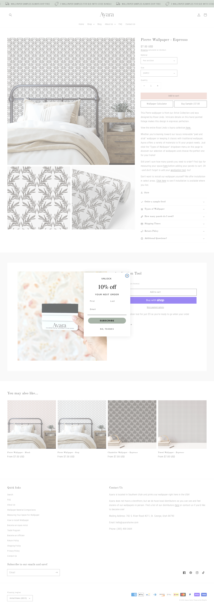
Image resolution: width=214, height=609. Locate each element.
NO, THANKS (107, 329)
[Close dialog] (127, 275)
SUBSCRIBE (107, 320)
